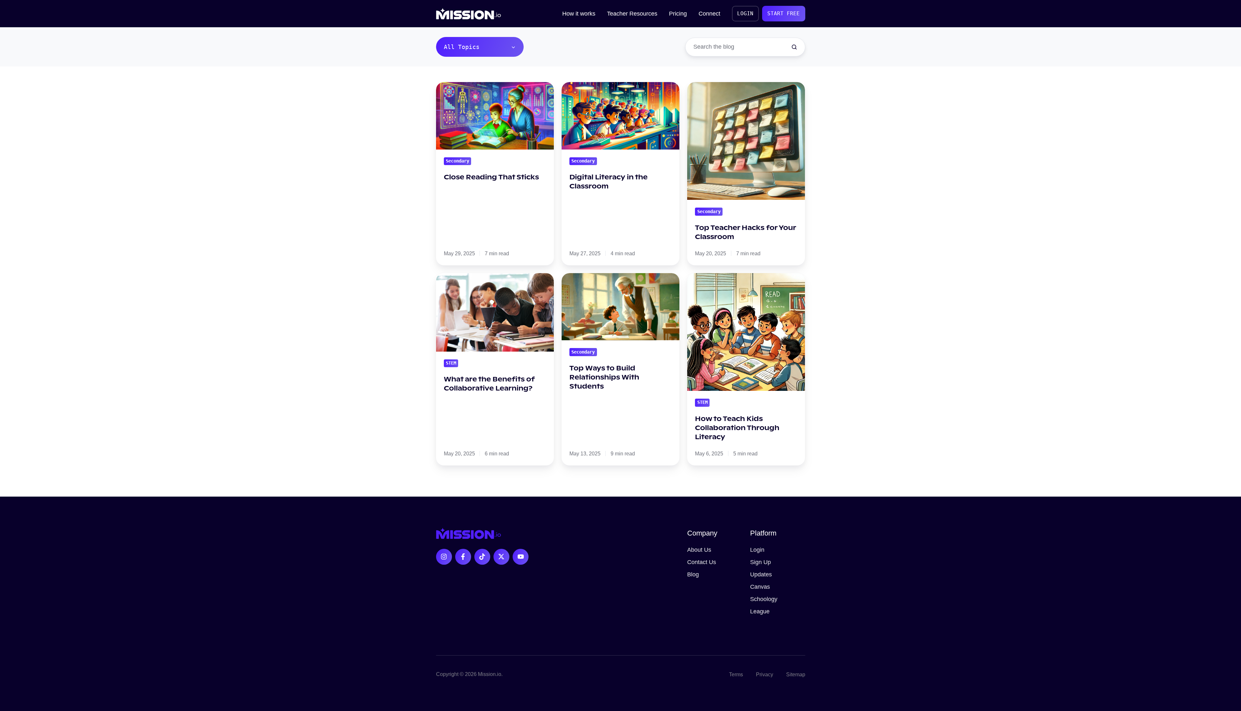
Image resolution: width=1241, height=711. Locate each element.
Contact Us (701, 562)
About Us (699, 550)
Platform (763, 533)
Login (757, 550)
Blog (693, 574)
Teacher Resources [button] (632, 13)
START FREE (783, 13)
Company (702, 533)
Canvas (760, 587)
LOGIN (745, 13)
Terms (736, 674)
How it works (578, 13)
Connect (709, 13)
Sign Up (760, 562)
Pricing (678, 13)
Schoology (763, 599)
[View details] (444, 557)
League (760, 611)
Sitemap (795, 674)
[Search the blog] (794, 47)
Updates (761, 574)
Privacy (764, 674)
